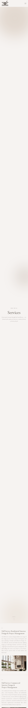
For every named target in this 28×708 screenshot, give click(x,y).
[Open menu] (25, 3)
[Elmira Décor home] (5, 3)
